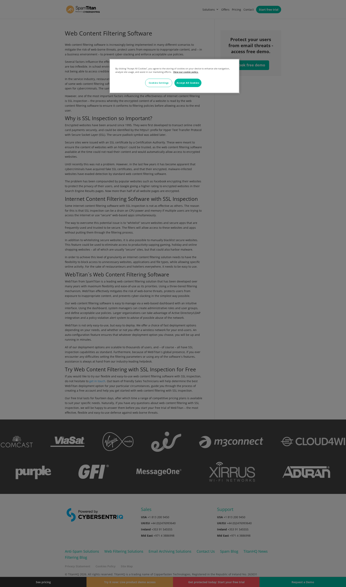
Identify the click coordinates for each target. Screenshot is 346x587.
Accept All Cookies (188, 82)
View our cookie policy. (185, 71)
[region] (174, 76)
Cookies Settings (159, 82)
